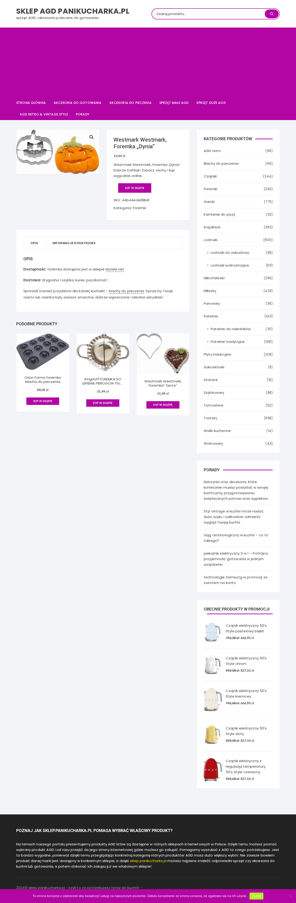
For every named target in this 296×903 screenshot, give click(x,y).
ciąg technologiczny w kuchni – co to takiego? (236, 538)
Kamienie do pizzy (219, 214)
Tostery (210, 418)
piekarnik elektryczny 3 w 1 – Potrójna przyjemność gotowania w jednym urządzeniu (236, 559)
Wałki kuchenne (217, 430)
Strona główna (31, 102)
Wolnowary (213, 443)
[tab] (35, 243)
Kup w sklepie (134, 188)
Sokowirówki (214, 367)
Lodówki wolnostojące (230, 265)
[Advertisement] (148, 62)
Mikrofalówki (214, 278)
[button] (91, 137)
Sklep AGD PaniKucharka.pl (72, 11)
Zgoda (256, 896)
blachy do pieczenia (126, 291)
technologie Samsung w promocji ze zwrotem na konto (236, 580)
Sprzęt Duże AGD (210, 102)
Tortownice (214, 405)
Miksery (210, 290)
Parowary (212, 303)
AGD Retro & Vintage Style (44, 114)
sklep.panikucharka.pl (148, 860)
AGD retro (212, 150)
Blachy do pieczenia (221, 163)
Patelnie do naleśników (231, 328)
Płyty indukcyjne (217, 354)
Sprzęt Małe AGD (173, 102)
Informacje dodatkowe (74, 243)
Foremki (139, 207)
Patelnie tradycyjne (228, 341)
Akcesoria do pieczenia (130, 102)
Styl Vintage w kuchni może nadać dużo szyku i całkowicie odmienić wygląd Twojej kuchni (234, 517)
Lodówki (210, 239)
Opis (34, 243)
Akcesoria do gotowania (77, 102)
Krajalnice (212, 227)
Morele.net (115, 269)
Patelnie (211, 316)
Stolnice (211, 379)
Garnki (209, 201)
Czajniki (210, 176)
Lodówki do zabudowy (230, 252)
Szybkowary (214, 392)
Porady (82, 114)
